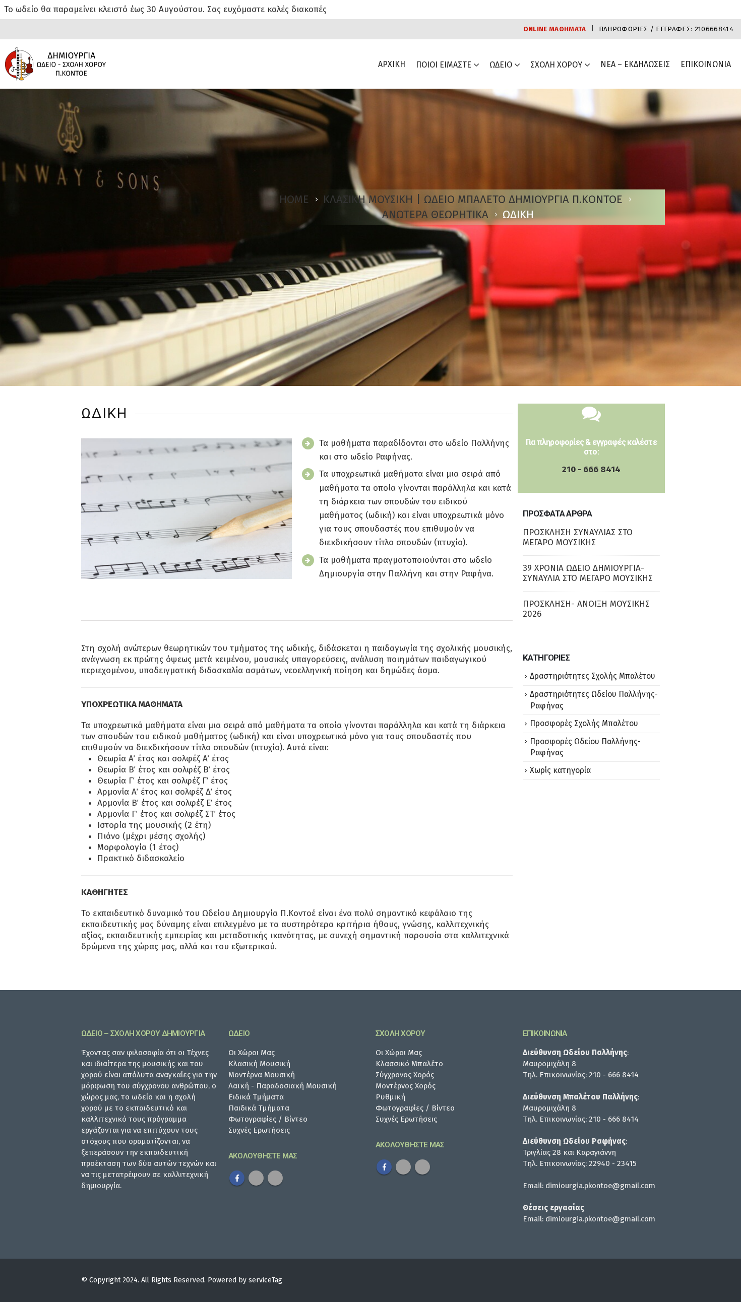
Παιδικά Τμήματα (258, 1108)
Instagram (275, 1178)
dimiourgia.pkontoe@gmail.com (600, 1185)
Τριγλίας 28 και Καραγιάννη (569, 1152)
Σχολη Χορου (556, 65)
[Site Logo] (55, 64)
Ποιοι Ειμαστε (443, 65)
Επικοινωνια (706, 64)
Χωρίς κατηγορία (560, 770)
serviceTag (265, 1280)
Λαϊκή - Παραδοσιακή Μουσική (282, 1085)
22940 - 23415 (613, 1163)
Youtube (256, 1178)
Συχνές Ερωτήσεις (259, 1130)
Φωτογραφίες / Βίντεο (267, 1119)
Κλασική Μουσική (259, 1063)
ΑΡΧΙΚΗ (391, 64)
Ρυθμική (390, 1096)
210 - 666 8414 (591, 469)
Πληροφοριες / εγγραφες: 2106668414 (666, 29)
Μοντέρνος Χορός (406, 1085)
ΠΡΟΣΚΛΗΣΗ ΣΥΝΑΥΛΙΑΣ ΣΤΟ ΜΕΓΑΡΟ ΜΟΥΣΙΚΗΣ (578, 537)
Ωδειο (500, 65)
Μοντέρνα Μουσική (261, 1074)
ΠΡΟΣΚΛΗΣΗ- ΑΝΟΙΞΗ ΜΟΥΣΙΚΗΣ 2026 (586, 609)
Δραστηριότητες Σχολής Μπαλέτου (592, 676)
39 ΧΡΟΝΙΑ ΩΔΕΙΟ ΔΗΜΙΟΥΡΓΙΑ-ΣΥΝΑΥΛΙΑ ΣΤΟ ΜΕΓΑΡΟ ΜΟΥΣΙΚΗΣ (588, 573)
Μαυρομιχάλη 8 (549, 1063)
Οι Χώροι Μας (251, 1052)
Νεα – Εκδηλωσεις (635, 64)
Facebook (236, 1178)
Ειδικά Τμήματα (256, 1096)
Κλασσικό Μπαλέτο (409, 1063)
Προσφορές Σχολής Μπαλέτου (584, 723)
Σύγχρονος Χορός (405, 1074)
